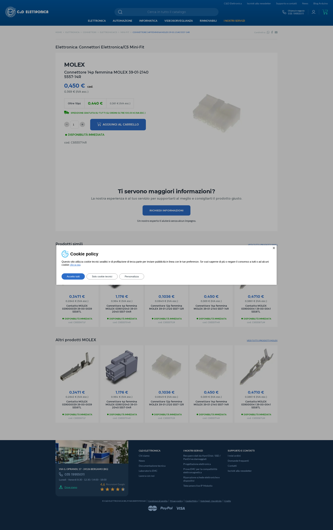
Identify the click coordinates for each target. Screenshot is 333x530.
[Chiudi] (274, 248)
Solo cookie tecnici (102, 276)
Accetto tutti (73, 276)
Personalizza (132, 276)
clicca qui (75, 264)
